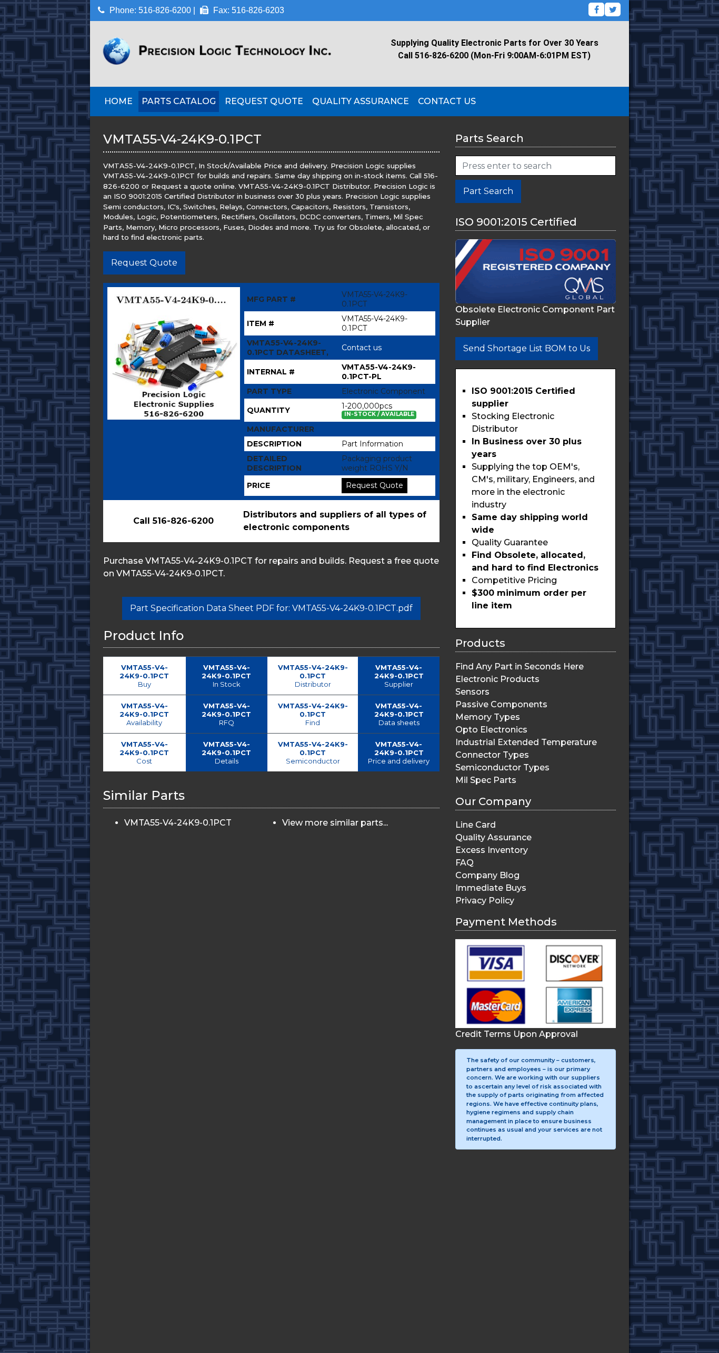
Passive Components (501, 704)
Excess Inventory (491, 850)
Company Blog (487, 875)
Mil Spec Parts (485, 780)
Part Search (488, 191)
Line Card (475, 825)
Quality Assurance (360, 101)
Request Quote (264, 101)
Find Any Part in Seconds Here (519, 667)
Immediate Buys (490, 888)
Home (118, 101)
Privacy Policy (484, 901)
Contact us (362, 347)
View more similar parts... (335, 823)
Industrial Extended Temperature (526, 742)
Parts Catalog (179, 101)
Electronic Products (497, 679)
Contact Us (447, 101)
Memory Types (487, 717)
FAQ (464, 863)
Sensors (472, 692)
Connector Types (492, 755)
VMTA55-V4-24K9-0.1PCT (178, 823)
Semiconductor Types (502, 767)
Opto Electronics (491, 730)
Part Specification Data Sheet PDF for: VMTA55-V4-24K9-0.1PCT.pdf (271, 608)
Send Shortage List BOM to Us (526, 348)
